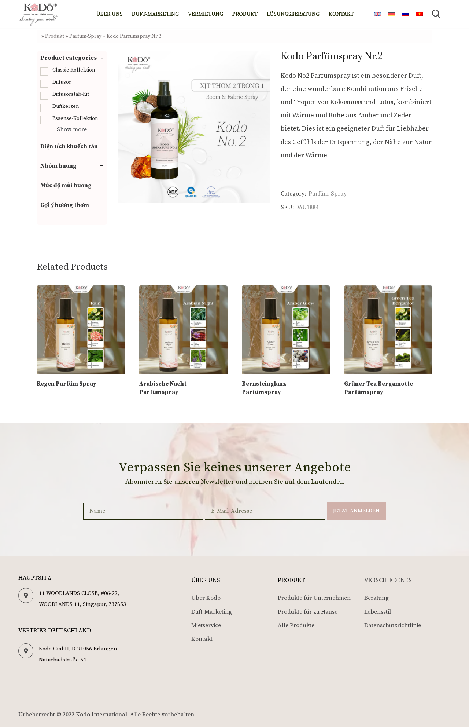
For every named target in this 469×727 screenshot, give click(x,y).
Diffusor (61, 82)
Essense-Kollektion (75, 118)
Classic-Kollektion (73, 70)
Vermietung (205, 14)
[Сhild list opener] (76, 83)
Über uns (109, 14)
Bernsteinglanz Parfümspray (264, 388)
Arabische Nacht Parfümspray (163, 388)
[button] (436, 14)
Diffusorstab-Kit (70, 94)
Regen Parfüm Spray (66, 383)
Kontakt (341, 14)
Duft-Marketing (155, 14)
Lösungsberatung (293, 14)
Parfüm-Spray (85, 36)
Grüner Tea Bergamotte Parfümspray (378, 388)
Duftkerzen (65, 106)
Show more (72, 129)
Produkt (245, 14)
